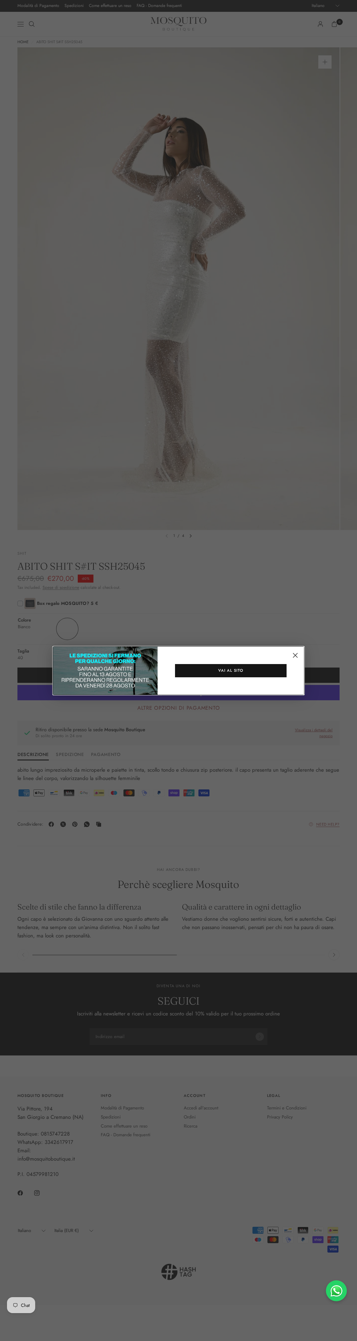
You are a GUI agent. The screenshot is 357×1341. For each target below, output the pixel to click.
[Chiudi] (295, 655)
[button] (231, 670)
